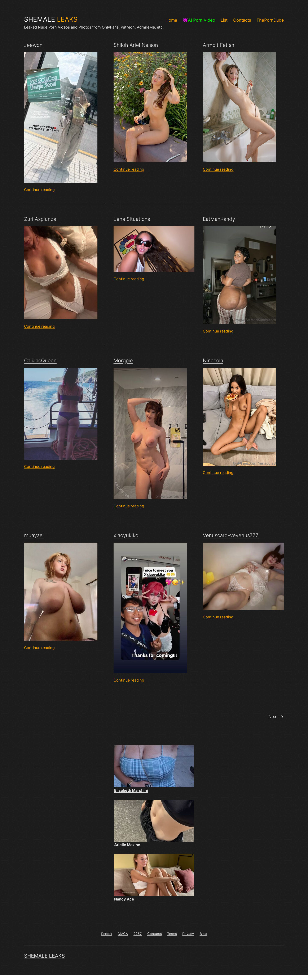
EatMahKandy (219, 219)
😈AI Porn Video (199, 20)
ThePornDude (270, 20)
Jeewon (33, 45)
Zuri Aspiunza (40, 219)
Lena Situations (132, 219)
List (224, 20)
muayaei (34, 535)
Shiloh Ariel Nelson (136, 45)
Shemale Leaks (44, 956)
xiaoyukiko (126, 535)
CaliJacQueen (40, 360)
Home (171, 20)
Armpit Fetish (218, 45)
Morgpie (123, 360)
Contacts (242, 20)
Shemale (51, 19)
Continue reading (39, 189)
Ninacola (213, 360)
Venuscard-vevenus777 (231, 535)
